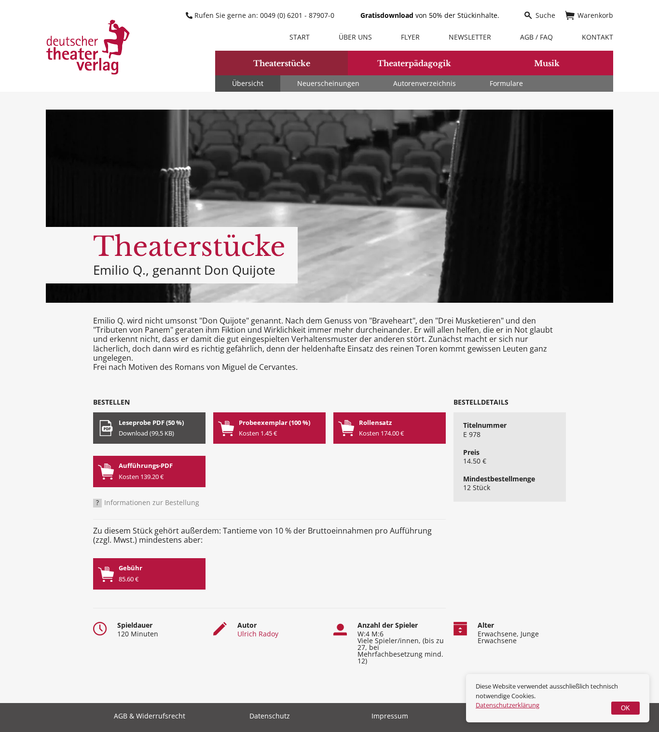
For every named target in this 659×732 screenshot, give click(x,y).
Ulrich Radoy (257, 633)
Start (299, 37)
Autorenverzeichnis (424, 83)
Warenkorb (595, 15)
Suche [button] (545, 15)
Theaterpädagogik (414, 63)
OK (625, 708)
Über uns (355, 37)
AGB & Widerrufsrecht (149, 716)
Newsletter (470, 37)
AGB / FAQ (536, 37)
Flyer (410, 37)
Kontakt (597, 37)
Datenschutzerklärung (507, 705)
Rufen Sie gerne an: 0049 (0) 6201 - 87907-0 (264, 15)
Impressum (389, 716)
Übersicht (247, 83)
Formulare (506, 83)
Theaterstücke (281, 63)
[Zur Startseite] (88, 47)
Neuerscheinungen (328, 83)
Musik (547, 63)
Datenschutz (269, 716)
